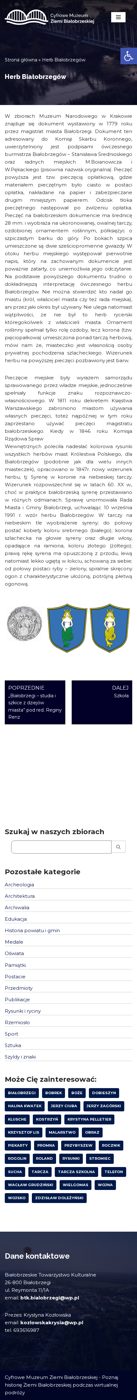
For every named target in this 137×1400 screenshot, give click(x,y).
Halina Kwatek (24, 1106)
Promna (46, 1145)
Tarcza (40, 1172)
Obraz (92, 1132)
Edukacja (16, 919)
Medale (14, 942)
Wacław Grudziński (30, 1185)
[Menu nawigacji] (118, 17)
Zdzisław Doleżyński (59, 1198)
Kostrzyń (47, 1119)
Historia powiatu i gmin (32, 930)
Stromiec (100, 1158)
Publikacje (17, 999)
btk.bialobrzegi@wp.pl (49, 1298)
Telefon (114, 1172)
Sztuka (13, 1045)
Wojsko (16, 1198)
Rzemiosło (17, 1022)
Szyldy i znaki (20, 1057)
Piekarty (18, 1145)
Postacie (15, 977)
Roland (44, 1158)
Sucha (15, 1172)
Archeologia (19, 885)
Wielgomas (75, 1185)
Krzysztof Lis (23, 1132)
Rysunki (71, 1158)
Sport (11, 1034)
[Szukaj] (119, 847)
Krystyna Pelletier (89, 1119)
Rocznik (111, 1145)
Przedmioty (18, 988)
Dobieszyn (104, 1093)
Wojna (105, 1185)
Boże (77, 1093)
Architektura (20, 896)
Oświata (14, 953)
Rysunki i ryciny (23, 1011)
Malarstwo (62, 1132)
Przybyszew (78, 1145)
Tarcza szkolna (76, 1172)
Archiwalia (17, 907)
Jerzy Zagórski (104, 1106)
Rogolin (17, 1158)
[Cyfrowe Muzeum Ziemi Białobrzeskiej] (49, 17)
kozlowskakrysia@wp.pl (51, 1322)
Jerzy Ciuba (64, 1106)
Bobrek (53, 1093)
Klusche (17, 1119)
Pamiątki (15, 965)
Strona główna (21, 60)
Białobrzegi (22, 1093)
